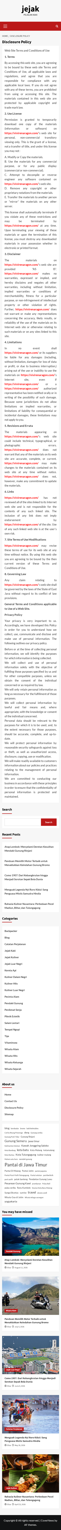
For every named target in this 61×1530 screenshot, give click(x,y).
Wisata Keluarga (14, 1062)
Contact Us (11, 1101)
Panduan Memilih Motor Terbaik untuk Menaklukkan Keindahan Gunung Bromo (27, 863)
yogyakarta (11, 1201)
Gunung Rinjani (28, 1136)
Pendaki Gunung (14, 1003)
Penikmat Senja (13, 1009)
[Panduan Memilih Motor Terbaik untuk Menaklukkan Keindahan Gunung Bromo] (30, 1296)
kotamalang (48, 1150)
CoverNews (47, 1520)
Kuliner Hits (11, 983)
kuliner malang (44, 1154)
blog (7, 1128)
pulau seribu (10, 1187)
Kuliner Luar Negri (15, 990)
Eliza (9, 1267)
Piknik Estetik (12, 1016)
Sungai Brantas (12, 1192)
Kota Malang (36, 1150)
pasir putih (9, 1179)
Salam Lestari (12, 1022)
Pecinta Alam (12, 996)
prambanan (36, 1184)
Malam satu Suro (11, 1159)
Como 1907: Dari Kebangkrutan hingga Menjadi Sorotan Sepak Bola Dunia (26, 877)
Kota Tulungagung (26, 1154)
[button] (5, 26)
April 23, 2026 (20, 1504)
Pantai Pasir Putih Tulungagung (17, 1175)
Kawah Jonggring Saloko (35, 1145)
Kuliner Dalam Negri (16, 976)
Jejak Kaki (10, 950)
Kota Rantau (9, 1155)
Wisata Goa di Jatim (14, 1197)
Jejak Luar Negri (13, 963)
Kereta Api (10, 970)
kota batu (23, 1150)
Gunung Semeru (16, 1141)
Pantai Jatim (28, 1171)
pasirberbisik (48, 1175)
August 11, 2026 (21, 1267)
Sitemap (9, 1114)
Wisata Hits (11, 1055)
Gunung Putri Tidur (12, 1137)
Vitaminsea (11, 1042)
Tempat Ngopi (12, 1029)
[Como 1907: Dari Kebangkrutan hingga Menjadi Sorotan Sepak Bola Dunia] (30, 1355)
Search (7, 809)
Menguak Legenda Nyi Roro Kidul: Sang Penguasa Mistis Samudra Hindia (26, 891)
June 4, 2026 (20, 1386)
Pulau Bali (46, 1184)
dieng (26, 1132)
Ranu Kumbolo (24, 1187)
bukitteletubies (33, 1128)
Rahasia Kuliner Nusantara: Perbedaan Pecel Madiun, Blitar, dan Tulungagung (29, 905)
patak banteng (21, 1179)
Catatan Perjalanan (15, 944)
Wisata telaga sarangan (34, 1197)
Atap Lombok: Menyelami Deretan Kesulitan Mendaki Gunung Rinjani (29, 848)
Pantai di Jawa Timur (26, 1164)
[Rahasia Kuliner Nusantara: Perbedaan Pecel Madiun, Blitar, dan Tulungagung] (30, 1473)
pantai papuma (41, 1171)
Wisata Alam (12, 1049)
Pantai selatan (36, 1175)
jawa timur (34, 1141)
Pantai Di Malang (13, 1171)
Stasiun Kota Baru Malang (42, 1188)
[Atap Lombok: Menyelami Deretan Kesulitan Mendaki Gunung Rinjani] (30, 1236)
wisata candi (42, 1193)
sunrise (23, 1192)
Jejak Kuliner (12, 957)
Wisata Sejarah (13, 1068)
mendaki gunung (25, 1159)
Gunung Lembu (36, 1133)
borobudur (15, 1128)
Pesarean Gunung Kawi (18, 1183)
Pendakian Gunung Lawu (40, 1179)
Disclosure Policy (14, 1107)
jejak (30, 9)
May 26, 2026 (20, 1445)
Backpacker (11, 930)
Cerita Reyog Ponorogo (14, 1133)
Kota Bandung (10, 1150)
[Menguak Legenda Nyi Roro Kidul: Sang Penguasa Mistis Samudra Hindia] (30, 1414)
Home (8, 1094)
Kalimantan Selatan (12, 1146)
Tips (7, 1036)
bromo (22, 1128)
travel (32, 1192)
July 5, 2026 (19, 1326)
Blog (7, 937)
